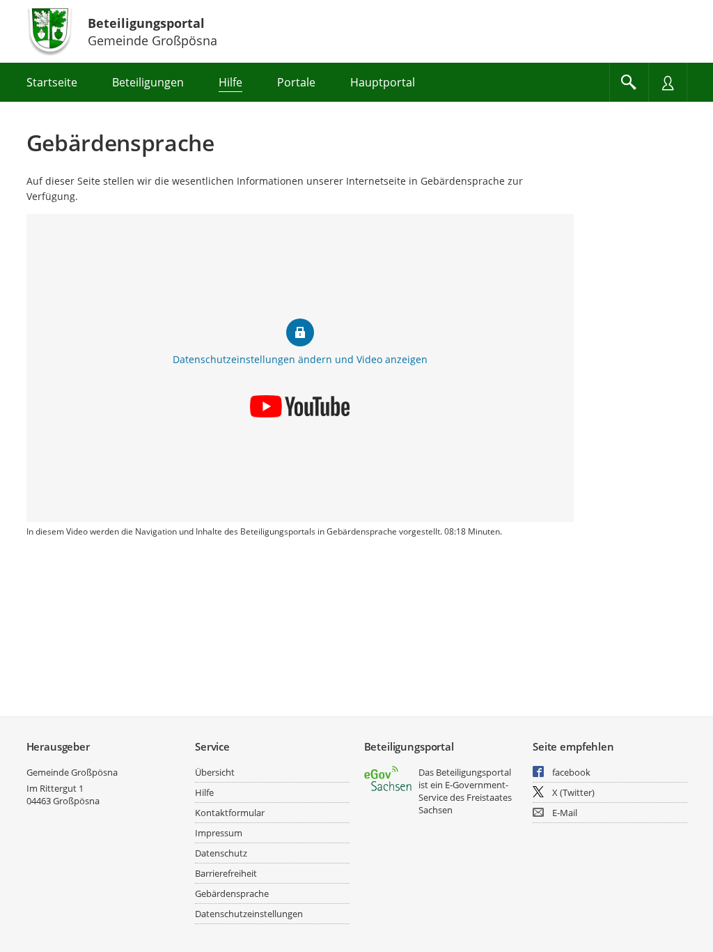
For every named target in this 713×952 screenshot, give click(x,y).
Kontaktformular (230, 812)
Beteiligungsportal (146, 23)
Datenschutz (221, 853)
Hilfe (204, 792)
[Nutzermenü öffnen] (667, 82)
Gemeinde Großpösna (72, 772)
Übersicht (215, 772)
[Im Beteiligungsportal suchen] (628, 82)
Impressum (218, 833)
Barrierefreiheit (226, 873)
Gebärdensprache (232, 893)
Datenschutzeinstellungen (249, 913)
